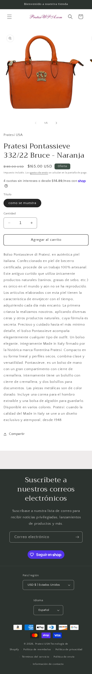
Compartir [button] (17, 434)
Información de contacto (48, 664)
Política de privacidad (68, 649)
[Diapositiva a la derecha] (56, 123)
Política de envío (64, 656)
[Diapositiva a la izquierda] (35, 123)
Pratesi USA (42, 643)
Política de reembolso (37, 649)
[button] (9, 17)
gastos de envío (39, 173)
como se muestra (22, 203)
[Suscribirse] (77, 537)
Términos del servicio (35, 656)
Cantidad (10, 213)
